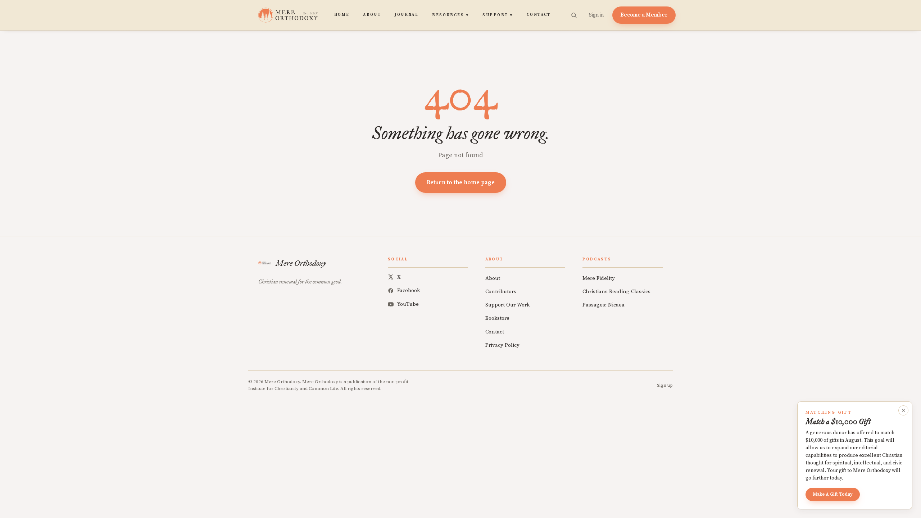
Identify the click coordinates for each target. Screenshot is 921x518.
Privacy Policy (502, 345)
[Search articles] (573, 15)
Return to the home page (461, 182)
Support (497, 15)
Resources (450, 15)
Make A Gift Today (833, 494)
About (372, 14)
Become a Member (644, 15)
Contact (539, 14)
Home (342, 14)
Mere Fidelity (598, 278)
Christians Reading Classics (616, 291)
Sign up (665, 385)
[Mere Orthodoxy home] (288, 15)
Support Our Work (507, 304)
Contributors (500, 291)
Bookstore (497, 318)
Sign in (596, 15)
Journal (406, 14)
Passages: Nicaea (603, 304)
